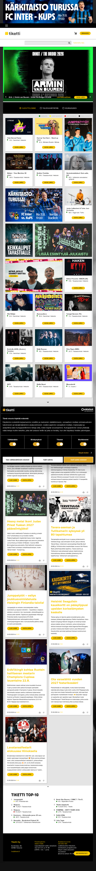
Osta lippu (27, 480)
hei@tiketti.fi (15, 851)
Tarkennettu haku (78, 43)
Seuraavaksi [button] (71, 108)
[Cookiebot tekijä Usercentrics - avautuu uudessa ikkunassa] (83, 410)
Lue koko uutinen (64, 97)
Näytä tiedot (84, 453)
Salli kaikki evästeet (79, 460)
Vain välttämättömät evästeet (17, 460)
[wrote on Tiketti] (26, 503)
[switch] (36, 444)
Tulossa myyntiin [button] (50, 108)
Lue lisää (13, 480)
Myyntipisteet (82, 853)
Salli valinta (48, 460)
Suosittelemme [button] (29, 108)
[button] (6, 97)
